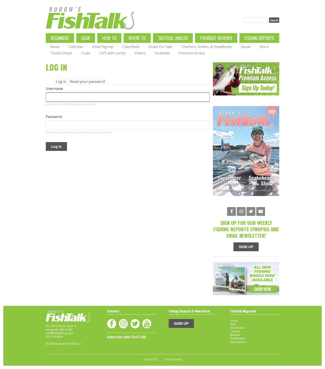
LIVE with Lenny (112, 53)
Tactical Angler (173, 38)
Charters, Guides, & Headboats (206, 46)
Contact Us (150, 359)
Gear (85, 38)
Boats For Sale (160, 46)
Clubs (85, 53)
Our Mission (237, 328)
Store (264, 46)
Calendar (75, 46)
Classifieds (131, 46)
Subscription (238, 342)
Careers (235, 331)
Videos (139, 53)
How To (109, 38)
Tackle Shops (61, 53)
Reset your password (87, 81)
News (54, 46)
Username (54, 88)
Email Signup (102, 46)
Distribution (237, 338)
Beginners (60, 38)
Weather (235, 335)
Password (54, 116)
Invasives (162, 53)
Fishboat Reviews (216, 38)
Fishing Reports (259, 38)
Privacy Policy (173, 359)
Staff (233, 324)
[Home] (90, 18)
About (234, 321)
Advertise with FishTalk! (126, 337)
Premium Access (191, 53)
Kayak (246, 46)
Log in (62, 82)
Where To (137, 38)
